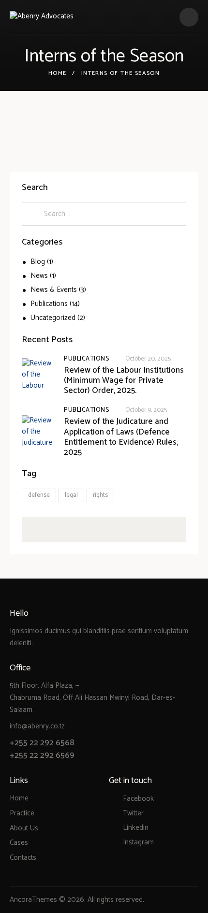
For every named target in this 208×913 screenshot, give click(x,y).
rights (100, 495)
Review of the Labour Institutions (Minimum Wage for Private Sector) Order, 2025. (124, 380)
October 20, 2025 (148, 359)
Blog (37, 262)
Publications (49, 304)
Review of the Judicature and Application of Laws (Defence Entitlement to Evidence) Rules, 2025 (121, 437)
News (39, 276)
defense (39, 495)
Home (57, 73)
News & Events (53, 290)
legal (71, 495)
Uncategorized (52, 318)
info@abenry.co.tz (37, 726)
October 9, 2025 (146, 410)
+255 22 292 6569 (42, 755)
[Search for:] (104, 214)
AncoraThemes (33, 900)
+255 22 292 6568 (42, 743)
